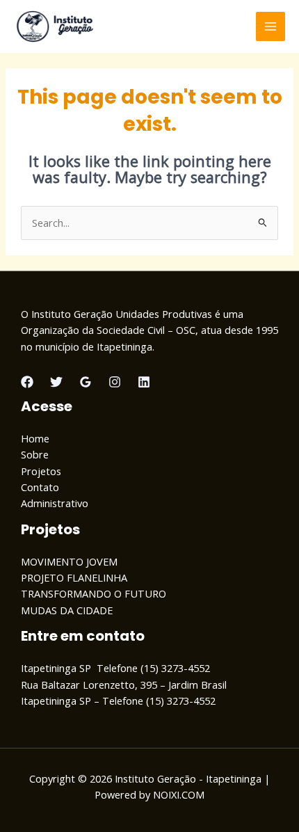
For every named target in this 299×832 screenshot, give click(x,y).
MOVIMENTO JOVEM (69, 561)
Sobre (35, 454)
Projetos (41, 471)
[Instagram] (114, 382)
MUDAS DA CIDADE (67, 610)
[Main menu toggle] (270, 26)
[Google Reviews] (85, 382)
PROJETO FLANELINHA (74, 577)
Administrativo (54, 503)
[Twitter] (56, 382)
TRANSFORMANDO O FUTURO (93, 593)
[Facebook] (27, 382)
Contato (40, 487)
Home (35, 438)
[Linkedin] (144, 382)
